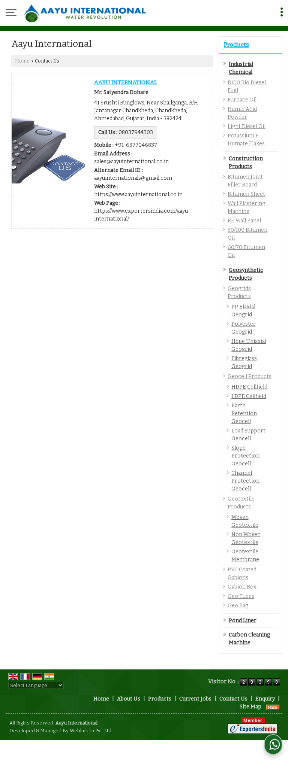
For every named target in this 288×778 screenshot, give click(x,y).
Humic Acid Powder (242, 113)
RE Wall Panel (244, 221)
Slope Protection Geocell (245, 456)
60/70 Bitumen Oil (246, 251)
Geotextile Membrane (245, 555)
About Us (128, 699)
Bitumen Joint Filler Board (245, 181)
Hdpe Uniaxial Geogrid (248, 345)
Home (22, 61)
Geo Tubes (241, 596)
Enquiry (265, 699)
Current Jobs (195, 699)
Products (236, 44)
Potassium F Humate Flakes (246, 140)
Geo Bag (238, 605)
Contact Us (233, 699)
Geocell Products (250, 376)
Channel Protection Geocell (245, 481)
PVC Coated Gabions (242, 573)
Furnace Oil (242, 100)
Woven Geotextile (244, 521)
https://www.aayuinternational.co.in (138, 194)
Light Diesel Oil (247, 126)
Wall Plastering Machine (246, 207)
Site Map (250, 706)
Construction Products (246, 162)
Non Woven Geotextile (246, 538)
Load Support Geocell (248, 435)
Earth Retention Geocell (244, 413)
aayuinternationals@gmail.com (133, 178)
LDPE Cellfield (248, 396)
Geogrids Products (239, 292)
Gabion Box (242, 587)
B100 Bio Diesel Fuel (247, 86)
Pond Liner (242, 620)
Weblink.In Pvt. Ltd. (91, 730)
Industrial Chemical (241, 68)
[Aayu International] (84, 13)
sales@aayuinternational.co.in (131, 161)
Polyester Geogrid (243, 328)
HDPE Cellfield (249, 387)
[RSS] (273, 706)
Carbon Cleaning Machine (249, 639)
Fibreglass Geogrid (244, 362)
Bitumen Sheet (246, 194)
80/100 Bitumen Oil (247, 234)
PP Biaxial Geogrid (243, 311)
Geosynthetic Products (246, 274)
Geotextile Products (241, 503)
